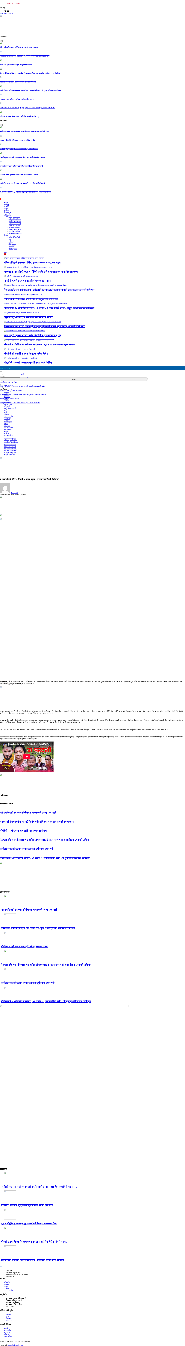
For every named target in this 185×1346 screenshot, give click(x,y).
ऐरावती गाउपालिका (14, 227)
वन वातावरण (8, 429)
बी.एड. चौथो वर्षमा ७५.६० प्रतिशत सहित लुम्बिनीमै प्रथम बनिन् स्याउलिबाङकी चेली (25, 192)
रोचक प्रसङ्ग (13, 249)
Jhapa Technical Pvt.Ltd (15, 1345)
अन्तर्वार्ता (11, 247)
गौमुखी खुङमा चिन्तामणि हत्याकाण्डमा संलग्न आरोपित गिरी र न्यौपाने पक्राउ (22, 157)
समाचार (6, 204)
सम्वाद (6, 431)
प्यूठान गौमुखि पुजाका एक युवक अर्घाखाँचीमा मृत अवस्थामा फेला (19, 149)
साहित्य (11, 243)
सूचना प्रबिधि (8, 416)
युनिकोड (6, 1334)
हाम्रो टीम (7, 1332)
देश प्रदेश (7, 426)
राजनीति (6, 206)
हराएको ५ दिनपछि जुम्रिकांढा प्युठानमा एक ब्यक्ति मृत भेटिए (17, 140)
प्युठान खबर (14, 493)
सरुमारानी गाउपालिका (15, 233)
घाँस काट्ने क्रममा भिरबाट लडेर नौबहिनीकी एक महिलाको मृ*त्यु (19, 116)
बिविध (6, 235)
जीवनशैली (7, 420)
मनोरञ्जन (11, 241)
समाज (6, 208)
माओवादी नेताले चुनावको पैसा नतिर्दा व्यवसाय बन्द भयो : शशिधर (19, 175)
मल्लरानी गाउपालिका (15, 229)
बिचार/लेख (7, 212)
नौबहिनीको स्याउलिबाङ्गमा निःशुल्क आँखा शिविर (26, 353)
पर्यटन (6, 424)
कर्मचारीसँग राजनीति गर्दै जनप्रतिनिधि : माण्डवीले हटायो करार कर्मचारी (21, 166)
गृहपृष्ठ (6, 202)
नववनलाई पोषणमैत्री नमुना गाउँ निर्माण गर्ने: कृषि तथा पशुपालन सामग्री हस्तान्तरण (24, 56)
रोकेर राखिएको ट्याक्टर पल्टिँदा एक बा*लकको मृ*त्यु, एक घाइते (19, 47)
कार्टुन (10, 239)
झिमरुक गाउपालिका (15, 222)
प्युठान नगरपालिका (14, 218)
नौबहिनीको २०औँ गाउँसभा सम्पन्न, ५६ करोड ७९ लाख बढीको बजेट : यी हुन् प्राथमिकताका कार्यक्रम (30, 90)
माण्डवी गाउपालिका (14, 231)
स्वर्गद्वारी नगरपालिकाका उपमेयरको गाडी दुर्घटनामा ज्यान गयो (18, 82)
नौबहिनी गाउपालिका (15, 224)
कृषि (5, 412)
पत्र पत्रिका (12, 245)
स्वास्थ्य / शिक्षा (8, 435)
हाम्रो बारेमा (7, 1330)
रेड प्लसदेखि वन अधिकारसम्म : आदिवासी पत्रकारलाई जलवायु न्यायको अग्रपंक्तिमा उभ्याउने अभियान (30, 73)
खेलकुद (6, 414)
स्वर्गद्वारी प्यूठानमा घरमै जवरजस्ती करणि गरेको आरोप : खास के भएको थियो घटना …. (25, 131)
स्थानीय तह (7, 216)
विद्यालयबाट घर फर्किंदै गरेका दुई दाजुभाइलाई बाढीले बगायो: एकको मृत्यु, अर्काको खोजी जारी (27, 108)
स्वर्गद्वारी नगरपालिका (15, 220)
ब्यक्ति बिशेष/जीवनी (14, 237)
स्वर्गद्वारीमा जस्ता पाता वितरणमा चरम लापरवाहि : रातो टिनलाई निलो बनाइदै (22, 183)
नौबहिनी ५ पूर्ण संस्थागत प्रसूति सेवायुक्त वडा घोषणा (16, 65)
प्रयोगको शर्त (8, 1336)
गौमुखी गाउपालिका (14, 226)
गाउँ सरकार (7, 418)
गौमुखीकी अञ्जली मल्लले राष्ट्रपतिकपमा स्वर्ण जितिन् (28, 362)
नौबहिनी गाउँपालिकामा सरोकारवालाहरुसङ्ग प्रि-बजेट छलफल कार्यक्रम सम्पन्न (39, 344)
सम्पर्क (6, 1328)
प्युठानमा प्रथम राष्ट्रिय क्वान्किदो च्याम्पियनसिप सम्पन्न (17, 99)
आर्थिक (6, 210)
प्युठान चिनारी (8, 214)
